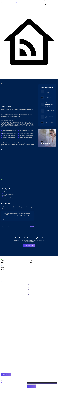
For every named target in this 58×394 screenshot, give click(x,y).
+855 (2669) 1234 (46, 143)
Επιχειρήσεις (33, 287)
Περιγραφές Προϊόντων (35, 294)
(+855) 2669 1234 (49, 2)
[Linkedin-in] (7, 227)
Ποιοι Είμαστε (5, 379)
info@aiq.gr (41, 261)
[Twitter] (4, 227)
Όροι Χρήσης (5, 384)
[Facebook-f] (2, 227)
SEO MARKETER (33, 391)
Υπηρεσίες (4, 382)
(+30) (11, 261)
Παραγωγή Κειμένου (34, 292)
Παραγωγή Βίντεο (33, 289)
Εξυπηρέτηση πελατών (35, 284)
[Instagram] (9, 227)
